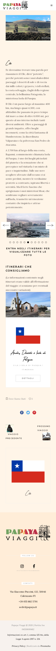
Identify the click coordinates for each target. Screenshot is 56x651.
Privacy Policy (18, 646)
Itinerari (28, 370)
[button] (10, 242)
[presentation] (5, 225)
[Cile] (28, 28)
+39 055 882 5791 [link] (28, 601)
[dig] (28, 225)
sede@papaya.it (28, 607)
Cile (16, 365)
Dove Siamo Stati (17, 398)
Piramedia (45, 646)
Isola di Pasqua (31, 365)
